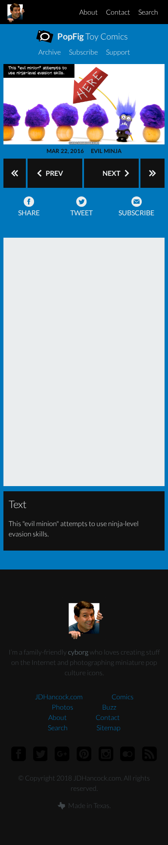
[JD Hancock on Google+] (62, 754)
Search (148, 12)
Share (29, 212)
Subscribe (83, 52)
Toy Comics (92, 36)
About (88, 12)
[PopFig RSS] (150, 754)
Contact (118, 12)
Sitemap (108, 727)
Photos (62, 707)
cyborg (78, 652)
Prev (53, 173)
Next (112, 173)
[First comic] (14, 173)
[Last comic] (152, 173)
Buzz (109, 707)
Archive (49, 52)
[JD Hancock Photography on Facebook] (18, 754)
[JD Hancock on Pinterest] (84, 754)
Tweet (81, 212)
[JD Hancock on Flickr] (128, 754)
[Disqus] (84, 360)
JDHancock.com (59, 696)
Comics (123, 696)
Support (118, 52)
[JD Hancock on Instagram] (106, 754)
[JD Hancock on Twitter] (40, 754)
